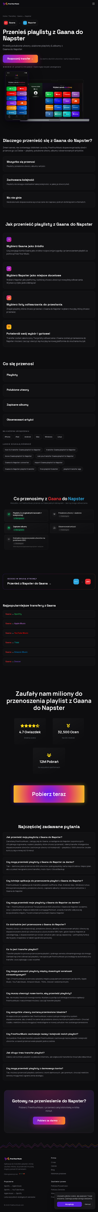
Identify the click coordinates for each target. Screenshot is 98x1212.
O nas (53, 1162)
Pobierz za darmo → (49, 1120)
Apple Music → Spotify (13, 1193)
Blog (53, 1170)
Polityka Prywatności (59, 1186)
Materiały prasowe (58, 1173)
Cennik (54, 1166)
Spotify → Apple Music (13, 1186)
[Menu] (93, 4)
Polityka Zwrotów (58, 1190)
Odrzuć (88, 1204)
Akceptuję (69, 1204)
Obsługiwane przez (11, 1174)
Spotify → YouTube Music (14, 1190)
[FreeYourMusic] (11, 4)
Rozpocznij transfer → (20, 58)
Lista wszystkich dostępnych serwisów (19, 1197)
